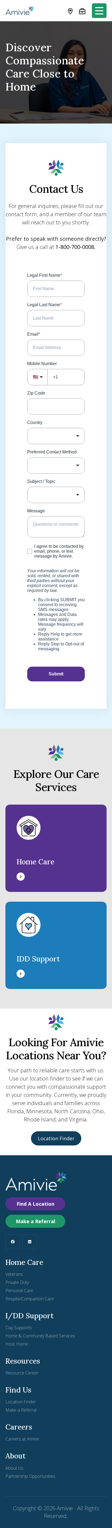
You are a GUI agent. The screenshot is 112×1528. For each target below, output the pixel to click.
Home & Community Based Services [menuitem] (40, 1336)
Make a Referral (35, 1221)
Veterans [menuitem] (14, 1274)
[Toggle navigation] (99, 10)
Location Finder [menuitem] (20, 1402)
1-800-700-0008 (74, 247)
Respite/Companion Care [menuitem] (29, 1299)
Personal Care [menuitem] (19, 1291)
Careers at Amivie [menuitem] (22, 1439)
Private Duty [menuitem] (17, 1282)
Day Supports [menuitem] (18, 1328)
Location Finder (56, 1138)
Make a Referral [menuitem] (20, 1410)
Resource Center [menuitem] (21, 1373)
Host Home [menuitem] (16, 1344)
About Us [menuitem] (14, 1468)
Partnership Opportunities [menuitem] (30, 1476)
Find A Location (35, 1204)
